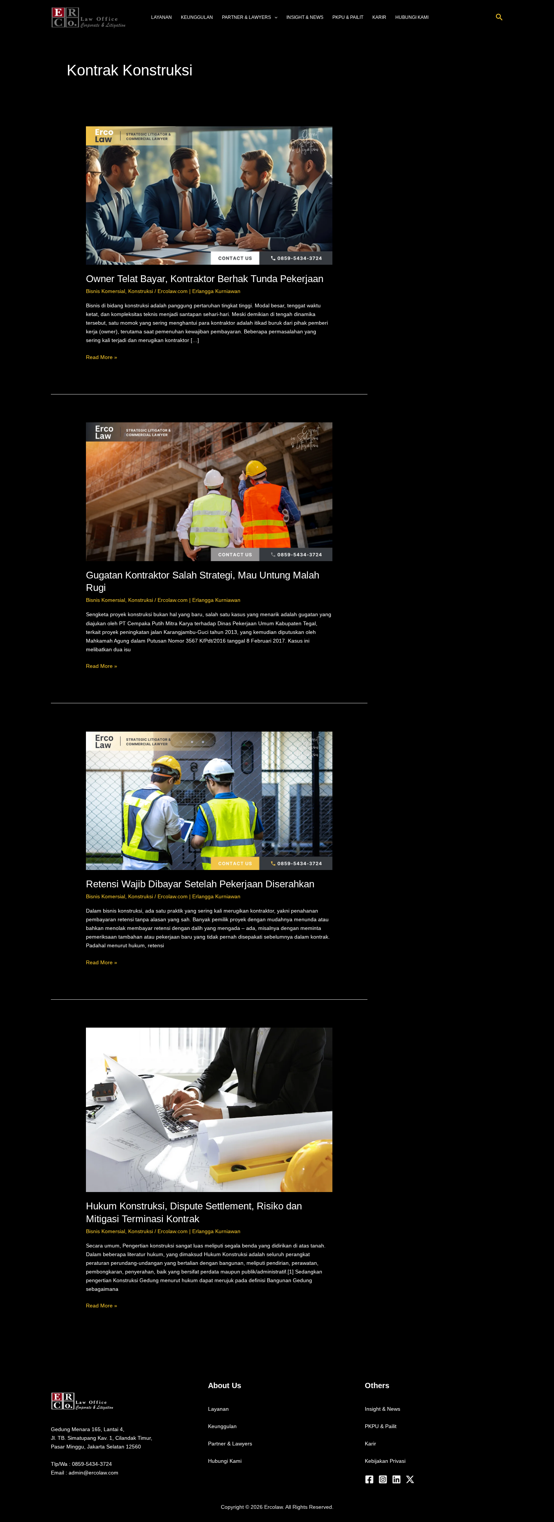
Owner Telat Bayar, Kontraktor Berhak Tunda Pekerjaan (204, 278)
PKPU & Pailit (347, 17)
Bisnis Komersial (105, 291)
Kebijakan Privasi (385, 1461)
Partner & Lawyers (246, 17)
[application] (274, 17)
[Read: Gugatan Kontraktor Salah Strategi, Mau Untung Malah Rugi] (209, 491)
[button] (499, 17)
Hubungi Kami (412, 17)
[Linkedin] (396, 1479)
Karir (379, 17)
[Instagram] (382, 1479)
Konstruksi (140, 291)
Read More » (101, 356)
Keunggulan (197, 17)
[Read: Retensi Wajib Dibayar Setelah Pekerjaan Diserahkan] (209, 800)
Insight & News (304, 17)
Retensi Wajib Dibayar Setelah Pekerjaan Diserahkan (200, 884)
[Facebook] (369, 1479)
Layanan (161, 17)
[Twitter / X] (410, 1479)
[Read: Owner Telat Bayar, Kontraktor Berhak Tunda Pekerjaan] (209, 195)
